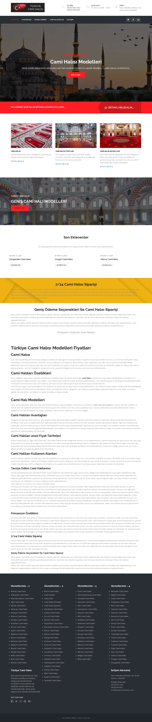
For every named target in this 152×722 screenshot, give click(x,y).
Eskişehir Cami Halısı (52, 648)
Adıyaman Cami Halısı (20, 595)
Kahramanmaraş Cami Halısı (89, 595)
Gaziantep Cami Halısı (53, 652)
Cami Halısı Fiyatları (52, 605)
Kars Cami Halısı (84, 605)
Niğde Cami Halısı (118, 595)
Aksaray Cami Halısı (19, 609)
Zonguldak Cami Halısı (20, 259)
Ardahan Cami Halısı (19, 623)
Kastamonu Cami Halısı (87, 609)
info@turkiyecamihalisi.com (122, 690)
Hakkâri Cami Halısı (52, 666)
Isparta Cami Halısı (52, 677)
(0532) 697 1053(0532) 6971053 (73, 9)
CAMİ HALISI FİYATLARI (64, 151)
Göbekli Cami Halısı (52, 659)
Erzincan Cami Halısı (52, 641)
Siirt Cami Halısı (117, 620)
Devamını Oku (15, 265)
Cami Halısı (48, 598)
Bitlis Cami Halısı (18, 655)
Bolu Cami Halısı (17, 659)
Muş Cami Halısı (84, 659)
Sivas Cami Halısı (118, 627)
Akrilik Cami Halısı (18, 605)
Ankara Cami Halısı (19, 616)
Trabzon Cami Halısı (119, 641)
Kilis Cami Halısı (84, 616)
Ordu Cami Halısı (118, 598)
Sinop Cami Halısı (118, 623)
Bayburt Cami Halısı (19, 645)
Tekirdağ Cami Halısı (119, 634)
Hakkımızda (26, 19)
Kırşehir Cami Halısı (86, 627)
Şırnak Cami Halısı (118, 630)
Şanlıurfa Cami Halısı (119, 616)
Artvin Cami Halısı (18, 627)
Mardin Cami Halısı (85, 648)
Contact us (19, 208)
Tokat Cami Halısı (118, 637)
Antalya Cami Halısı (19, 620)
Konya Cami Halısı (85, 634)
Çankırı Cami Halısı (52, 613)
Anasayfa (15, 19)
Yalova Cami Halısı (109, 259)
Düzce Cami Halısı (51, 630)
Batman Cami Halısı (19, 641)
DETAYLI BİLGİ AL (17, 161)
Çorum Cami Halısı (52, 616)
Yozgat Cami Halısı (64, 259)
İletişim (70, 19)
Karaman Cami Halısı (86, 602)
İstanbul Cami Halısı (52, 680)
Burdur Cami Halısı (18, 662)
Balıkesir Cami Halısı (19, 634)
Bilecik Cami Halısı (18, 648)
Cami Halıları (49, 595)
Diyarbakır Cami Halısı (53, 623)
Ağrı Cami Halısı (17, 602)
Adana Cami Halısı (18, 591)
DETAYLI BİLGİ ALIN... (121, 107)
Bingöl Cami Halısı (18, 652)
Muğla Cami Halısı (85, 655)
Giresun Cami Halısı (52, 655)
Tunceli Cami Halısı (119, 645)
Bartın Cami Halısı (18, 637)
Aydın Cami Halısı (18, 630)
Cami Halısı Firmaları (52, 602)
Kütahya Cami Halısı (86, 637)
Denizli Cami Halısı (52, 620)
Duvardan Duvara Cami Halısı (56, 627)
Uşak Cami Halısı (118, 648)
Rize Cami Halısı (117, 605)
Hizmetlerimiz (40, 19)
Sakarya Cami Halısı (119, 609)
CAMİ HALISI (16, 151)
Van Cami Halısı (117, 652)
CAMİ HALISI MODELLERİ (110, 151)
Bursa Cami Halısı (51, 591)
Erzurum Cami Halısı (52, 645)
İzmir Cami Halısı (84, 591)
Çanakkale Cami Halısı (53, 609)
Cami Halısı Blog (57, 19)
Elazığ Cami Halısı (51, 637)
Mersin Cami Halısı (85, 652)
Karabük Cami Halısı (86, 598)
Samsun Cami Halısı (119, 613)
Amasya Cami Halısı (19, 613)
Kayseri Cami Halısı (86, 613)
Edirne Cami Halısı (51, 634)
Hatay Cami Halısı (51, 670)
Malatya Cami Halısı (86, 641)
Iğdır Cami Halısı (51, 673)
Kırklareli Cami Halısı (86, 623)
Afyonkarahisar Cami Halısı (22, 598)
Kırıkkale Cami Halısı (86, 620)
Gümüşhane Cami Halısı (54, 662)
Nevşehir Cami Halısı (119, 591)
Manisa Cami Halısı (85, 645)
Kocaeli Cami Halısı (85, 630)
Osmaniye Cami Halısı (120, 602)
